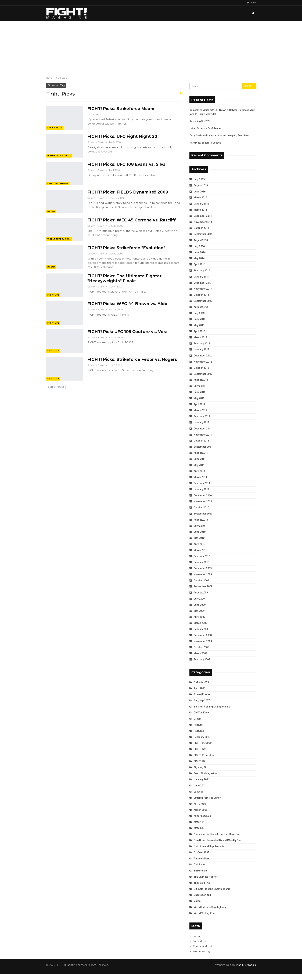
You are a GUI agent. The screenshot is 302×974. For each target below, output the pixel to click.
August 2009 (201, 592)
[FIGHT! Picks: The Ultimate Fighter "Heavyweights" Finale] (64, 285)
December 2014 (203, 215)
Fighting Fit (200, 767)
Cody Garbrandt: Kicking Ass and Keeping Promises (219, 135)
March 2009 (200, 623)
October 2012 (201, 367)
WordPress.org (201, 951)
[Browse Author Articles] (89, 114)
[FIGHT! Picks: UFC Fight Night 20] (64, 145)
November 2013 (203, 288)
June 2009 (200, 604)
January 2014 (201, 276)
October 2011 (201, 440)
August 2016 (201, 185)
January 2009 (201, 629)
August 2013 (201, 307)
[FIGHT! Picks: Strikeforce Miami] (64, 118)
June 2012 (200, 392)
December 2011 (203, 428)
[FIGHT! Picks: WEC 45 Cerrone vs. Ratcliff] (64, 229)
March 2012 (200, 410)
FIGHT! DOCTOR (203, 743)
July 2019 (199, 179)
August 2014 (201, 240)
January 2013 (201, 349)
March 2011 (200, 477)
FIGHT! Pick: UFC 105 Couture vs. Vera (127, 331)
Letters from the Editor (207, 797)
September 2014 (203, 234)
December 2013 (203, 282)
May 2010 (199, 538)
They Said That (202, 882)
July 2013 (199, 313)
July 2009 (199, 598)
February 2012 (202, 416)
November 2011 (203, 434)
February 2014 (202, 270)
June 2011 (200, 459)
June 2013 (200, 319)
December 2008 (203, 635)
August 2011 (201, 452)
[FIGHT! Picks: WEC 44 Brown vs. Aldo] (64, 313)
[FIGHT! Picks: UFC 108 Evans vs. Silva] (64, 173)
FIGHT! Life (53, 295)
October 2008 (201, 647)
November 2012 (203, 361)
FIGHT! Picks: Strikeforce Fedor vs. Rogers (132, 359)
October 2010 (201, 507)
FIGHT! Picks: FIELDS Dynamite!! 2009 (127, 192)
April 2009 (199, 616)
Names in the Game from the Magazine (217, 834)
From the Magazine (205, 773)
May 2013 (199, 325)
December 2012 (203, 355)
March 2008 (200, 653)
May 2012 (199, 398)
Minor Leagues (202, 816)
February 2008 (202, 659)
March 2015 (200, 209)
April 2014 (199, 264)
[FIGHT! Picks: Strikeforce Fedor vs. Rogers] (64, 368)
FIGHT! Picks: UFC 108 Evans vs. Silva (126, 164)
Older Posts (56, 387)
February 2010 (202, 556)
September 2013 (203, 301)
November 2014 (203, 222)
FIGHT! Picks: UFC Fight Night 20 (122, 136)
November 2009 (203, 574)
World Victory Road (205, 913)
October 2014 (201, 228)
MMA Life (199, 828)
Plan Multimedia (246, 964)
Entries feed (200, 941)
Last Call (198, 791)
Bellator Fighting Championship (212, 706)
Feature (198, 724)
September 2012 (203, 374)
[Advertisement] (151, 47)
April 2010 (199, 544)
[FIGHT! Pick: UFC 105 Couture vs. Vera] (64, 341)
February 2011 (202, 483)
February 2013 (202, 343)
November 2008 (203, 641)
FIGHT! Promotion (57, 183)
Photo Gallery (201, 858)
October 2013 (201, 294)
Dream (51, 211)
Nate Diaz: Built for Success (205, 142)
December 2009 (203, 568)
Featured (199, 730)
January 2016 (201, 203)
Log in (196, 936)
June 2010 (200, 531)
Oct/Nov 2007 (201, 852)
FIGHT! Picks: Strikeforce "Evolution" (126, 247)
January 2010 (201, 562)
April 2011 (199, 471)
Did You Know (201, 712)
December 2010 (203, 495)
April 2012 (199, 404)
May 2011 (199, 465)
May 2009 (199, 611)
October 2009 (201, 580)
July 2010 (199, 525)
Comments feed (202, 946)
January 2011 (201, 489)
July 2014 (199, 246)
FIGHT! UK (199, 761)
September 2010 (203, 513)
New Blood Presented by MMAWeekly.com (218, 840)
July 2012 (199, 386)
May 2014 (199, 258)
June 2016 (200, 191)
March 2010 (200, 550)
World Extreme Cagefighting (59, 239)
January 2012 (201, 422)
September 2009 (203, 586)
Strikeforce (54, 128)
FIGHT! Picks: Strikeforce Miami (120, 108)
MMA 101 (199, 822)
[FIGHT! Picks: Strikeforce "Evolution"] (64, 257)
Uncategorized (202, 894)
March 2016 (200, 197)
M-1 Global (200, 803)
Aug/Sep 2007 (202, 700)
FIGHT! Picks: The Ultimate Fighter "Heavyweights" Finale (124, 278)
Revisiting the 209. (199, 121)
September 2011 (203, 446)
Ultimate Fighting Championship (59, 156)
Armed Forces (202, 694)
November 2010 (203, 501)
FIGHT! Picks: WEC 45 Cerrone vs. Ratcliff (131, 220)
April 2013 (199, 331)
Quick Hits (199, 864)
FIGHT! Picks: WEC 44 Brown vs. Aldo (127, 303)
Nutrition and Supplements (209, 846)
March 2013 (200, 337)
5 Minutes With (202, 682)
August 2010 (201, 519)
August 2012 (201, 379)
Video (197, 901)
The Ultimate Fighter (205, 876)
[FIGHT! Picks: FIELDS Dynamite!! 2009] (64, 201)
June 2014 (200, 252)
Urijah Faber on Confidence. (205, 128)
